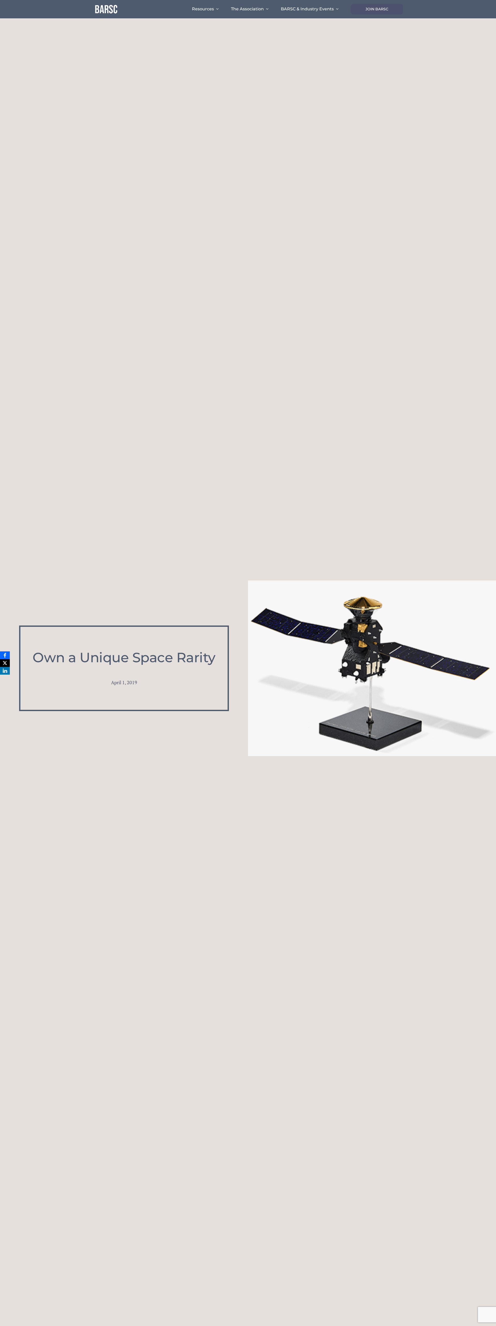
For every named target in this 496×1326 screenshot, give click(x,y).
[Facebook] (5, 655)
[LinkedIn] (5, 671)
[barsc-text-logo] (106, 6)
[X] (5, 663)
